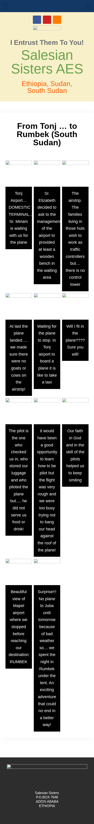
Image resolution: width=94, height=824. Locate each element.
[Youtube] (47, 20)
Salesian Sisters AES (47, 61)
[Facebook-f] (42, 815)
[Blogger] (57, 20)
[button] (5, 6)
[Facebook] (37, 20)
